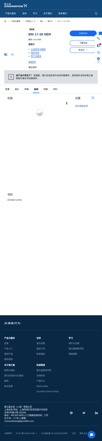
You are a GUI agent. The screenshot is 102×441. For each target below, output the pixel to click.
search (96, 14)
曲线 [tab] (36, 89)
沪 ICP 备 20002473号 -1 (26, 433)
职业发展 (8, 386)
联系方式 (83, 433)
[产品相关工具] (98, 38)
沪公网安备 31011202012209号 (54, 433)
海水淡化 (35, 53)
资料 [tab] (55, 89)
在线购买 (41, 375)
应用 (6, 343)
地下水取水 (36, 56)
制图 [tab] (46, 89)
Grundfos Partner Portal (48, 391)
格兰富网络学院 (76, 349)
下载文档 (83, 43)
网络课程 (73, 354)
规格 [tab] (26, 89)
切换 (100, 33)
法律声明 (8, 433)
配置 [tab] (7, 89)
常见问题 (41, 343)
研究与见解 (74, 343)
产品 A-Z (8, 349)
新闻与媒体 (9, 370)
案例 (6, 381)
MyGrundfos (42, 386)
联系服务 (41, 354)
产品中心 (41, 381)
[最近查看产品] (98, 52)
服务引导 (41, 349)
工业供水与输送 (38, 49)
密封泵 (31, 29)
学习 (71, 338)
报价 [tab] (17, 89)
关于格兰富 (9, 365)
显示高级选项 (81, 106)
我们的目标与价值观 (13, 375)
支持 (39, 338)
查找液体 (8, 359)
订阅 (73, 433)
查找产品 (8, 354)
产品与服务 (9, 338)
